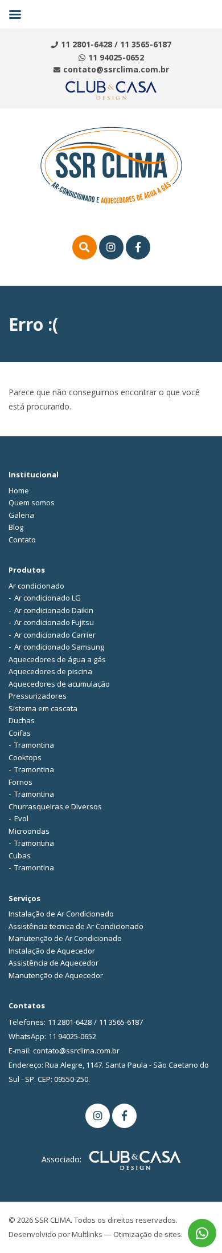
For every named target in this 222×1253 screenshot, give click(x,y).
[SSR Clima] (111, 164)
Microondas (29, 831)
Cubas (20, 855)
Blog (16, 527)
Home (19, 490)
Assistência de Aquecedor (53, 963)
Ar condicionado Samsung (59, 647)
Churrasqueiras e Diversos (55, 806)
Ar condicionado (36, 586)
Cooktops (25, 757)
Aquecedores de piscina (50, 671)
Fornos (20, 782)
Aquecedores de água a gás (57, 659)
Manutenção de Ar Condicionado (65, 938)
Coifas (20, 733)
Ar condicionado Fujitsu (54, 622)
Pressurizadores (38, 696)
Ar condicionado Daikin (53, 610)
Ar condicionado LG (47, 598)
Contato (22, 539)
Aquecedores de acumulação (59, 684)
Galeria (21, 515)
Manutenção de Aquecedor (56, 975)
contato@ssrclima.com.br (116, 69)
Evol (21, 818)
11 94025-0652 (116, 57)
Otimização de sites (147, 1234)
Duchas (22, 720)
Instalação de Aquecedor (52, 951)
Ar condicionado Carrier (55, 635)
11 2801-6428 (86, 44)
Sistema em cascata (43, 708)
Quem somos (32, 502)
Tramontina (34, 745)
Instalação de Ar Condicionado (61, 914)
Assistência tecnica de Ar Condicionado (76, 926)
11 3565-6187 (145, 44)
